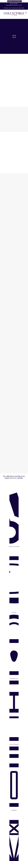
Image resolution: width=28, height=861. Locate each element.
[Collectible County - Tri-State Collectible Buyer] (14, 14)
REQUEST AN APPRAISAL (14, 1)
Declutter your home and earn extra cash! (14, 8)
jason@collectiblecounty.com (14, 5)
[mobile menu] (26, 12)
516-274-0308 (14, 3)
